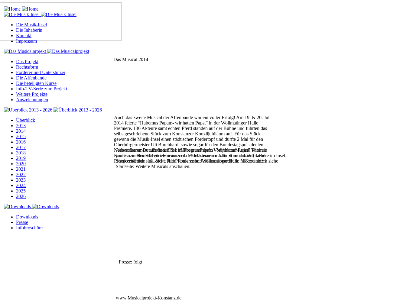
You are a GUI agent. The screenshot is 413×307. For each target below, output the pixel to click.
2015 (21, 136)
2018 (21, 152)
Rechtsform (27, 66)
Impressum (26, 41)
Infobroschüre (29, 227)
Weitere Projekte (31, 94)
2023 (21, 180)
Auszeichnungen (32, 99)
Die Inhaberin (29, 30)
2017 (21, 147)
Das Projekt (27, 61)
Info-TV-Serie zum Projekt (41, 88)
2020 (21, 163)
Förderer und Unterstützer (40, 72)
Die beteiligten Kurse (36, 83)
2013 (21, 125)
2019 (21, 158)
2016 (21, 141)
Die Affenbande (31, 77)
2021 (21, 169)
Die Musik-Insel (31, 24)
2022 (21, 174)
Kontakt (23, 35)
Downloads (27, 216)
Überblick (25, 120)
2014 (21, 131)
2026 (21, 196)
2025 (21, 190)
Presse (22, 222)
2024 (21, 185)
